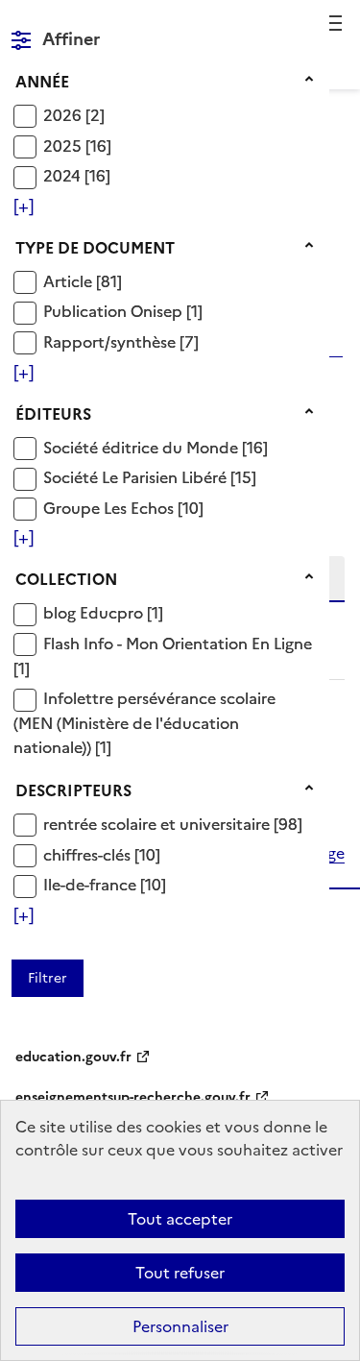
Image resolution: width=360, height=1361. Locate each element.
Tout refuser (180, 1272)
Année (42, 81)
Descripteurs (73, 790)
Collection (66, 579)
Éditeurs (53, 413)
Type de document (95, 247)
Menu (333, 23)
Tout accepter (180, 1218)
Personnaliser (180, 1326)
